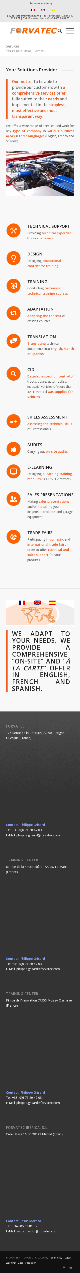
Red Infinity (55, 1257)
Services (13, 46)
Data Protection (27, 1262)
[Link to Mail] (64, 1267)
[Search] (57, 31)
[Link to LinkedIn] (70, 1267)
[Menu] (68, 31)
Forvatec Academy (41, 3)
